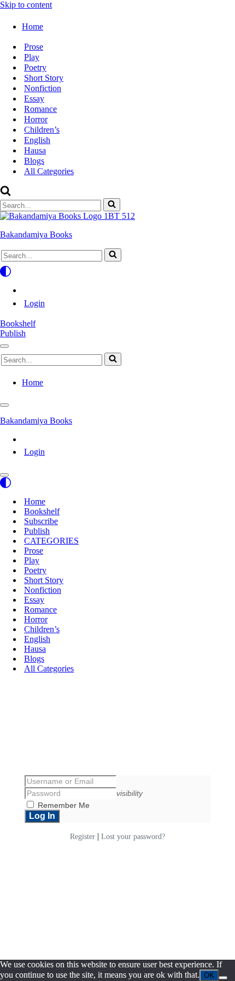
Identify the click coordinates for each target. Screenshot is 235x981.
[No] (223, 977)
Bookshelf (18, 323)
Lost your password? (133, 837)
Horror (36, 119)
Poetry (35, 67)
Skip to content (26, 4)
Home (34, 501)
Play (31, 57)
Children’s (42, 129)
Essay (34, 98)
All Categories (49, 171)
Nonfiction (42, 88)
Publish (13, 333)
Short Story (43, 77)
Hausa (35, 150)
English (37, 140)
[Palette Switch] (117, 271)
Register (82, 837)
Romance (40, 109)
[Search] (5, 193)
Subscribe (41, 521)
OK (209, 975)
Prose (33, 46)
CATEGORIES (51, 540)
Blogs (34, 160)
